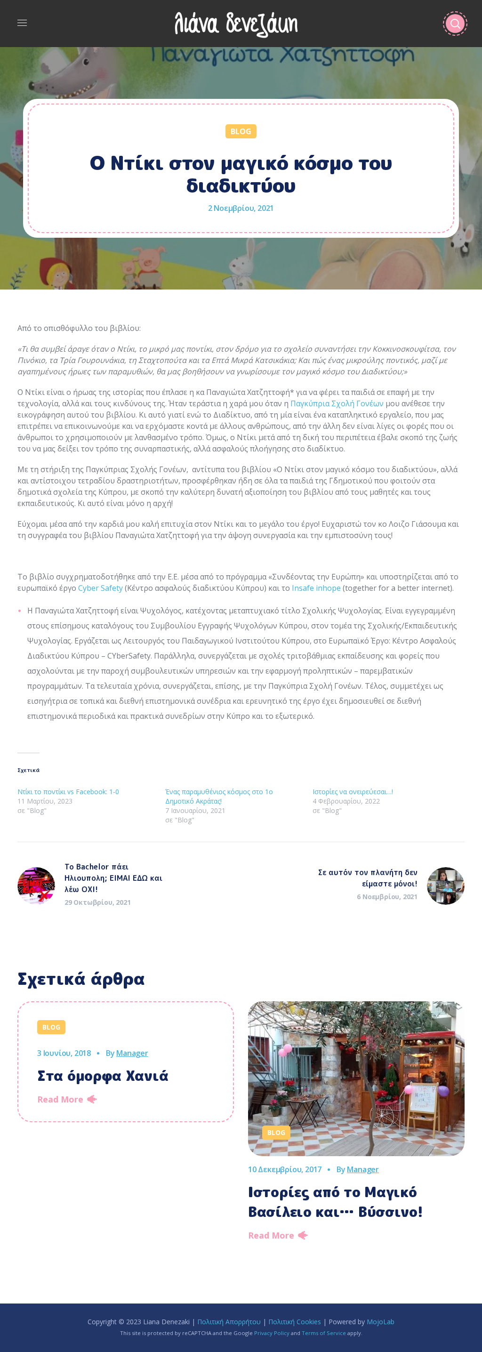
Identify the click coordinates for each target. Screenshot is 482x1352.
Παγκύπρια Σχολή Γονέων (337, 403)
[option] (125, 1061)
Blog (241, 131)
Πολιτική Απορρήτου (229, 1321)
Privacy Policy (271, 1332)
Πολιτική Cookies (294, 1321)
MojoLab (380, 1321)
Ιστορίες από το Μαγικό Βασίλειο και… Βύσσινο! (335, 1202)
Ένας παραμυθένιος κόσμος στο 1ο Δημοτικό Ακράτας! (219, 796)
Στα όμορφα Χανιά (102, 1076)
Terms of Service (324, 1332)
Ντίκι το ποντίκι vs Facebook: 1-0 (68, 791)
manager (132, 1053)
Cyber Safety (100, 588)
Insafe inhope (316, 588)
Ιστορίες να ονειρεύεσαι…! (353, 791)
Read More (60, 1099)
